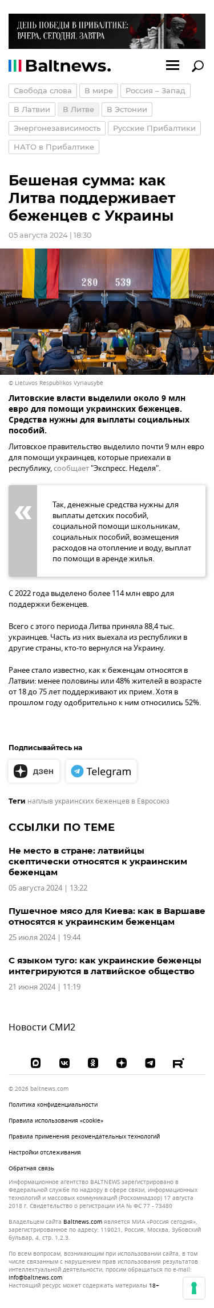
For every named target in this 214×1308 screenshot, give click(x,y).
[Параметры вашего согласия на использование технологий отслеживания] (194, 1288)
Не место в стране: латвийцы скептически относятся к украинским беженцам (98, 861)
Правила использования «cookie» (56, 1120)
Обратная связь (31, 1168)
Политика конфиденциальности (53, 1104)
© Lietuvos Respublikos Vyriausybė (56, 383)
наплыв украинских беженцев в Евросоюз (98, 801)
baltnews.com (82, 1222)
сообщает (71, 468)
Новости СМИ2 (42, 1027)
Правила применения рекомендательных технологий (84, 1136)
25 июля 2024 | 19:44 (44, 937)
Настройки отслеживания (45, 1153)
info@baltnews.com (35, 1277)
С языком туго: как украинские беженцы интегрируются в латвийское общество (105, 965)
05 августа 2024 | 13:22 (48, 888)
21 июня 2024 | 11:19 (44, 987)
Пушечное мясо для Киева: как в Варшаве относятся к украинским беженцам (107, 916)
